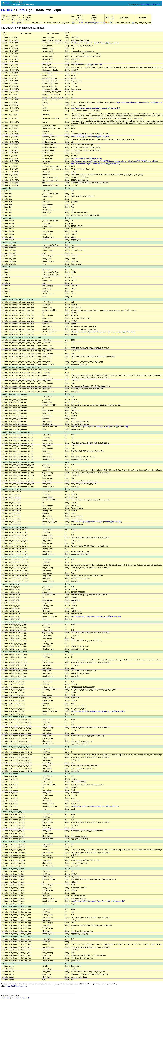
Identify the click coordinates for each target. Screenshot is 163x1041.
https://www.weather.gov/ (80, 65)
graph (19, 23)
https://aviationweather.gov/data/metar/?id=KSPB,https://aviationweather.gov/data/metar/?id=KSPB (108, 161)
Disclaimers (5, 998)
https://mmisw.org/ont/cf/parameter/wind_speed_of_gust (92, 711)
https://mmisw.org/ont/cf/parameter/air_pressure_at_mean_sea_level (97, 332)
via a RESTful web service (16, 986)
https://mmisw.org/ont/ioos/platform (84, 137)
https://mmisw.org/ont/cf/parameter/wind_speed (89, 806)
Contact (26, 998)
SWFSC (153, 4)
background (89, 23)
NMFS (148, 4)
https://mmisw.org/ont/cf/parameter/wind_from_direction (92, 901)
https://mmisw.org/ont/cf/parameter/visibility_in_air (89, 616)
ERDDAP (8, 10)
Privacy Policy (16, 998)
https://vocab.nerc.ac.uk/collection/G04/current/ (88, 43)
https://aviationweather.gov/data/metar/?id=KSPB (89, 164)
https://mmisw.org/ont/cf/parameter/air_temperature (90, 522)
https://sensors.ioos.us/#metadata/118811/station (89, 108)
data (13, 23)
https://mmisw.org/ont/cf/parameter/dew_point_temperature (93, 427)
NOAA (143, 4)
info (22, 10)
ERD (158, 4)
